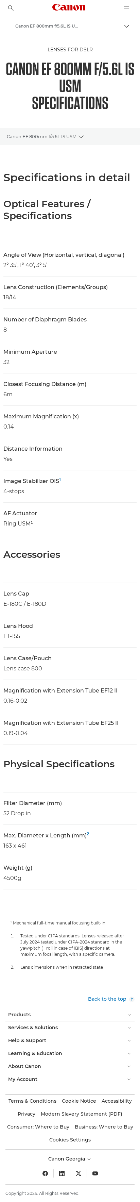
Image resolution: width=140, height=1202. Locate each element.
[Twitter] (78, 1173)
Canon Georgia (67, 1159)
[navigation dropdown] (126, 8)
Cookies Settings (70, 1140)
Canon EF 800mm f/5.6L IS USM (41, 136)
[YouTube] (95, 1173)
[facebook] (45, 1173)
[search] (10, 8)
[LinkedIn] (62, 1173)
